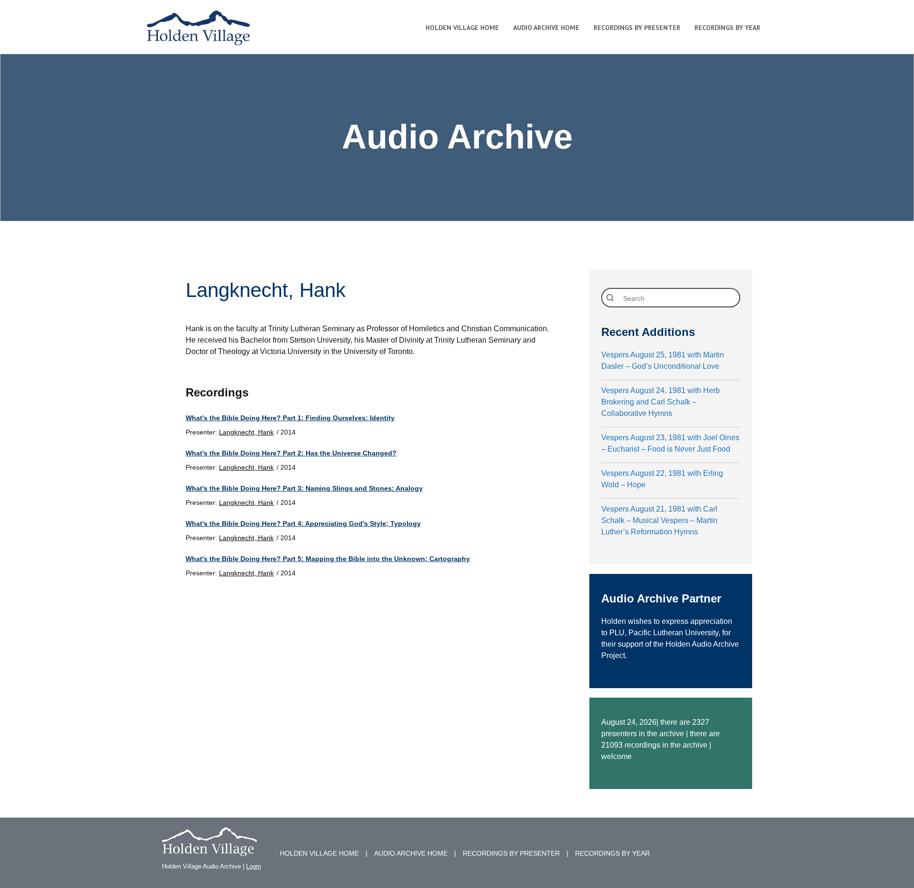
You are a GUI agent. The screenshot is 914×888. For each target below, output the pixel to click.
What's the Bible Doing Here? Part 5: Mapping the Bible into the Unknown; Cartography (328, 558)
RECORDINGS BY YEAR (612, 853)
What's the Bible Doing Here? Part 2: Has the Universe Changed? (291, 453)
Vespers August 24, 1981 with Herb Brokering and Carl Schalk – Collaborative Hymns (660, 401)
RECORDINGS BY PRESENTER (511, 853)
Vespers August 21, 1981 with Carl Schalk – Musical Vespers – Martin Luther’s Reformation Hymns (659, 520)
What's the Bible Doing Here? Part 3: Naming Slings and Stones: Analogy (304, 488)
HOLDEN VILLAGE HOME (319, 853)
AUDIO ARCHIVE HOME (410, 853)
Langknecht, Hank (246, 432)
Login (253, 866)
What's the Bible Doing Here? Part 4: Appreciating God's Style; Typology (303, 523)
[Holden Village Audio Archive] (209, 850)
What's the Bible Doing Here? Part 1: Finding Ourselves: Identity (290, 418)
